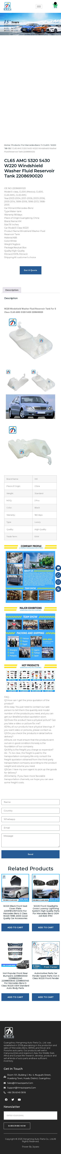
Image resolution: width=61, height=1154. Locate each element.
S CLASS (45, 145)
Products (15, 145)
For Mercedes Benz (30, 145)
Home (7, 145)
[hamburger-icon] (39, 6)
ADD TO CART (15, 927)
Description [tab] (11, 290)
